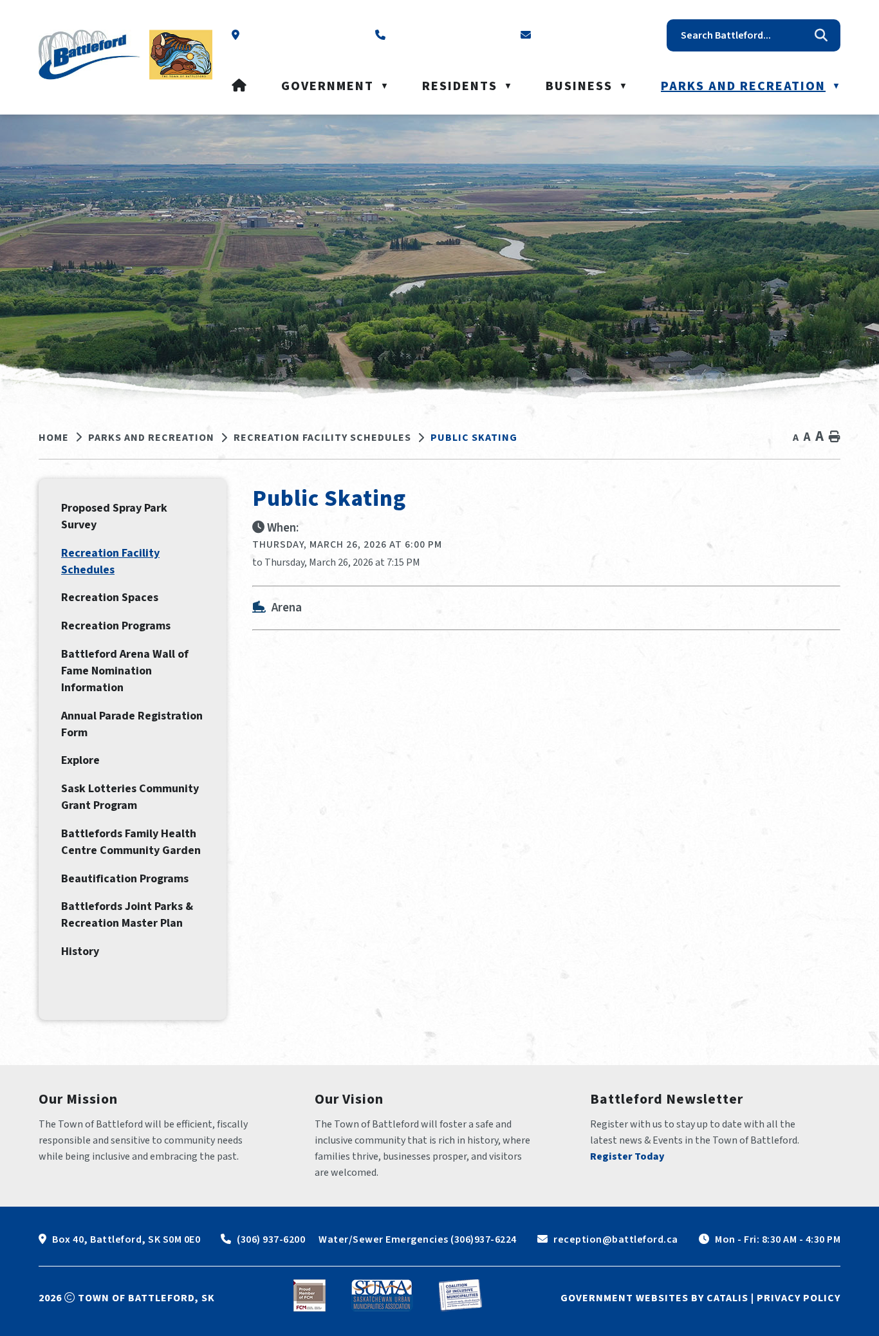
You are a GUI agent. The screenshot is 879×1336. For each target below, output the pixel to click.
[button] (821, 35)
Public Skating (473, 438)
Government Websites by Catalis (654, 1298)
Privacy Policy (798, 1298)
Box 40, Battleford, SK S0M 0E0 (126, 1239)
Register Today (627, 1156)
